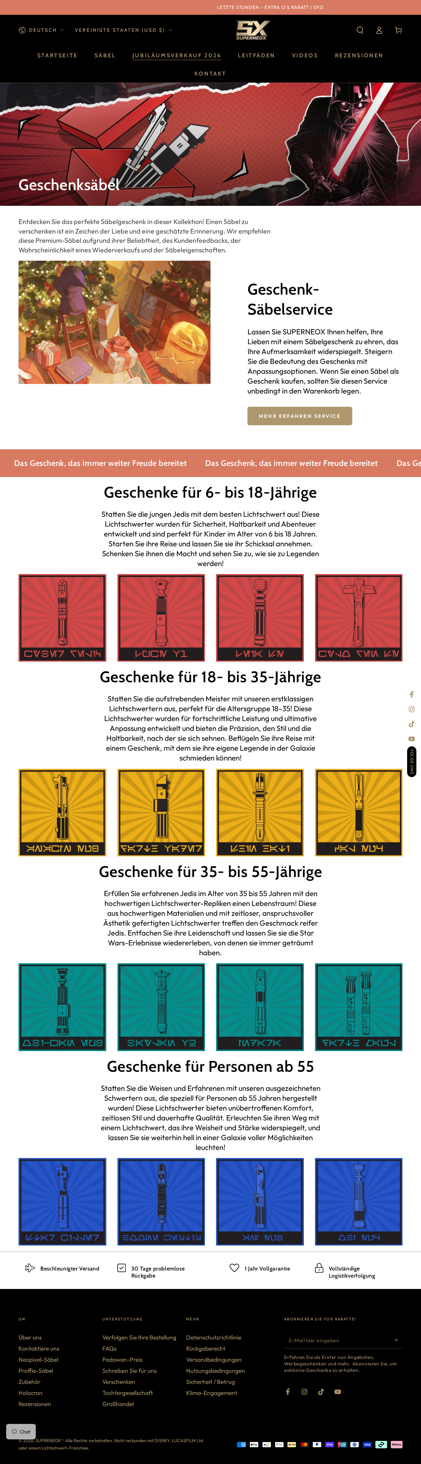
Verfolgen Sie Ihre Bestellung (139, 1337)
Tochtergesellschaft (127, 1393)
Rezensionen (34, 1404)
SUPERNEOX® (49, 1440)
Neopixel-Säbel (38, 1359)
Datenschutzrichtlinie (213, 1337)
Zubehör (29, 1381)
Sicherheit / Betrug (210, 1381)
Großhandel (118, 1404)
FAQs (109, 1348)
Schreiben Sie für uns (129, 1370)
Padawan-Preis (122, 1359)
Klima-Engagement (211, 1393)
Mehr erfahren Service (300, 416)
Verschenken (118, 1381)
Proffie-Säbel (35, 1370)
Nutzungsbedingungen (215, 1370)
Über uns (30, 1337)
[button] (360, 30)
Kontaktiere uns (38, 1348)
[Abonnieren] (398, 1340)
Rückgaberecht (205, 1348)
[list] (210, 1271)
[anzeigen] (62, 618)
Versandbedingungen (214, 1359)
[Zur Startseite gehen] (252, 30)
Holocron (30, 1393)
